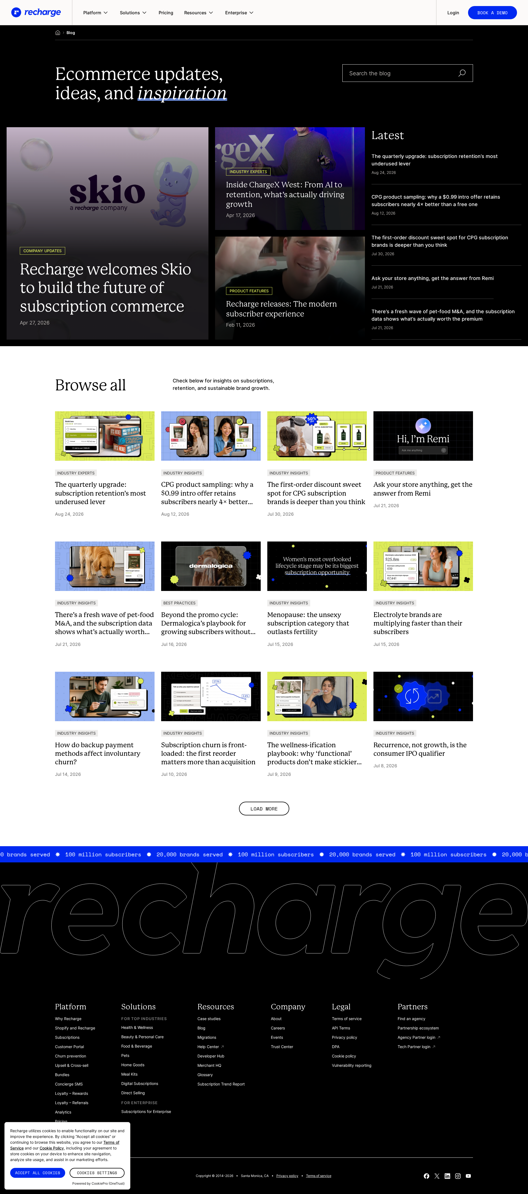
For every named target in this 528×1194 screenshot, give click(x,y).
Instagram (458, 1176)
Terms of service (318, 1175)
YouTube (468, 1176)
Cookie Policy (52, 1148)
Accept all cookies (38, 1172)
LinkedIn (447, 1176)
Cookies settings (97, 1172)
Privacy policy (287, 1175)
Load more (264, 808)
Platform (92, 13)
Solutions (130, 13)
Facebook (426, 1176)
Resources (195, 13)
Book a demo (492, 13)
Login (453, 13)
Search (462, 73)
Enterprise (236, 13)
